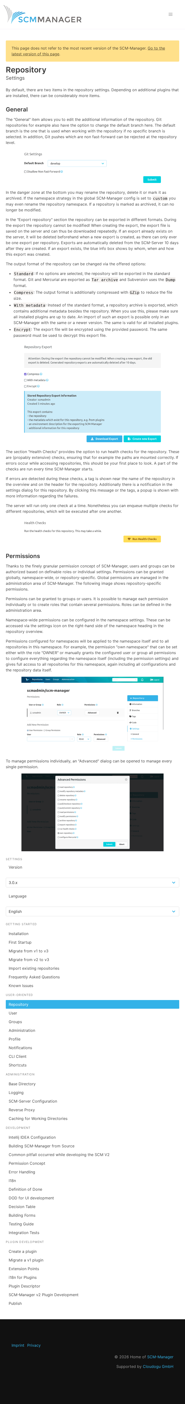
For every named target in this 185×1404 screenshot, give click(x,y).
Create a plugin (23, 1251)
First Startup (20, 942)
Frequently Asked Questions (34, 977)
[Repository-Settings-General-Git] (92, 167)
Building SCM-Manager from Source (41, 1146)
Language (17, 896)
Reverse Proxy (22, 1109)
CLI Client (17, 1056)
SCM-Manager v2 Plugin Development (44, 1294)
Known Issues (21, 985)
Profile (14, 1039)
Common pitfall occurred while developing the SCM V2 (59, 1154)
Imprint (18, 1345)
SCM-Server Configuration (33, 1101)
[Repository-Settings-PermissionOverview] (92, 715)
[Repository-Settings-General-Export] (92, 393)
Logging (16, 1092)
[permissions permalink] (3, 556)
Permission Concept (27, 1163)
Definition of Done (25, 1189)
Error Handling (22, 1172)
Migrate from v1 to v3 (28, 951)
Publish (15, 1303)
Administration (22, 1030)
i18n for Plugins (23, 1277)
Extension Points (24, 1268)
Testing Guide (21, 1224)
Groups (15, 1021)
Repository (18, 1004)
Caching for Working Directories (38, 1118)
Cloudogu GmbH (158, 1366)
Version (15, 867)
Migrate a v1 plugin (26, 1260)
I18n (12, 1180)
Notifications (20, 1047)
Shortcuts (17, 1065)
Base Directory (22, 1083)
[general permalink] (3, 109)
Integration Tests (24, 1232)
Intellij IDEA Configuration (32, 1137)
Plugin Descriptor (24, 1286)
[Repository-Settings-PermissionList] (92, 812)
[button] (170, 14)
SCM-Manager (160, 1356)
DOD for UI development (31, 1198)
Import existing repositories (34, 968)
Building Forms (22, 1215)
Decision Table (22, 1206)
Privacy (34, 1345)
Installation (18, 933)
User (13, 1013)
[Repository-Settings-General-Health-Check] (92, 531)
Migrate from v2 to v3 (29, 959)
